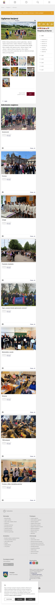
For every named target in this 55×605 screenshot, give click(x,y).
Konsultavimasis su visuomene (37, 543)
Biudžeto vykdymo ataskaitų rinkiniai (11, 538)
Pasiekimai (6, 523)
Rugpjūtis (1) (44, 39)
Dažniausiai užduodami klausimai (37, 544)
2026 (42, 35)
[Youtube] (34, 563)
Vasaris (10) (44, 49)
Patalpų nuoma (34, 531)
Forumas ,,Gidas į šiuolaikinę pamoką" (12, 484)
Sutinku (30, 599)
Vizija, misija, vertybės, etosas (10, 521)
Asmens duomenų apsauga (36, 541)
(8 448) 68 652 (34, 573)
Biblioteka (33, 533)
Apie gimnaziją (7, 518)
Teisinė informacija (34, 551)
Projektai (6, 543)
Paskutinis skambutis (8, 264)
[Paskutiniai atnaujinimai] (26, 2)
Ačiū (30, 94)
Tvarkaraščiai (9, 511)
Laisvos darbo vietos (35, 539)
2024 (42, 59)
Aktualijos (15, 7)
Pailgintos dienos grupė (36, 523)
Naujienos (8, 7)
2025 (42, 55)
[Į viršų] (39, 588)
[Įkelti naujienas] (15, 2)
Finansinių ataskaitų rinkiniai (10, 539)
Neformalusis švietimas (35, 525)
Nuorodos (33, 538)
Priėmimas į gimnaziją (8, 531)
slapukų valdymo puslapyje (15, 595)
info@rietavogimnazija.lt (37, 574)
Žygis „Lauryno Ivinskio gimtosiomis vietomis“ (14, 308)
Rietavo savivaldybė (13, 574)
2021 (42, 69)
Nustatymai (9, 599)
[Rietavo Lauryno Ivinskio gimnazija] (4, 2)
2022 (42, 66)
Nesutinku (20, 599)
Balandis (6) (44, 45)
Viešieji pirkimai (7, 544)
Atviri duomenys (34, 553)
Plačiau (31, 148)
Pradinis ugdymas (34, 518)
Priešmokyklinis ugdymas (36, 519)
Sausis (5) (44, 51)
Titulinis (2, 7)
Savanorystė (5, 132)
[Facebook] (31, 563)
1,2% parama (7, 546)
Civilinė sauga (33, 549)
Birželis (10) (44, 41)
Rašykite (6, 564)
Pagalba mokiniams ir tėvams (37, 526)
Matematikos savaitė (7, 352)
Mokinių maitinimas (35, 530)
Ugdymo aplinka (7, 519)
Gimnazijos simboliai (8, 525)
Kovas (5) (44, 47)
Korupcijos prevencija (35, 548)
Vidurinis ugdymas (34, 521)
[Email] (37, 563)
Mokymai (4, 396)
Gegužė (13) (44, 43)
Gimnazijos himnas (8, 526)
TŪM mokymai (6, 440)
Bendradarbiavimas (8, 530)
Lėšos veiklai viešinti (8, 541)
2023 (42, 62)
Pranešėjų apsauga (35, 546)
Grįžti (6, 101)
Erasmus (4, 176)
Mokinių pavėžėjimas (35, 528)
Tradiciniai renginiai (8, 528)
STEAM (4, 220)
